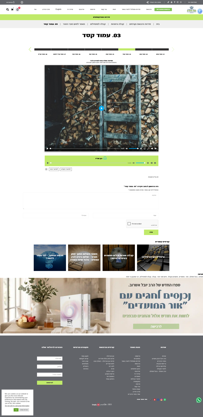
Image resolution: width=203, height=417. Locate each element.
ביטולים (85, 366)
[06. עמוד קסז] (76, 49)
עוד (35, 9)
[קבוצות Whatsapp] (181, 2)
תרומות (92, 9)
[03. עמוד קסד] (126, 49)
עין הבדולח (110, 356)
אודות (164, 356)
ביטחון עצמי (110, 379)
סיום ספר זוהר (162, 277)
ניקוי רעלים (110, 371)
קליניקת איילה (161, 366)
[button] (30, 49)
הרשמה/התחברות (163, 9)
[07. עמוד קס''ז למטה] (59, 49)
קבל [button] (16, 410)
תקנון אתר (84, 356)
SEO (110, 404)
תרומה (138, 384)
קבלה (154, 277)
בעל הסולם (193, 277)
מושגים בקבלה (173, 277)
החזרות (85, 369)
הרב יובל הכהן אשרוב (159, 359)
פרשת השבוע (109, 374)
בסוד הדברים (161, 361)
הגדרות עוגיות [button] (24, 410)
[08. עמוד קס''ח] (42, 49)
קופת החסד (136, 389)
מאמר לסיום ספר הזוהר (74, 24)
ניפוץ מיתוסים (135, 369)
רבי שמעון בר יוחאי (132, 277)
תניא (112, 369)
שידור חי (70, 9)
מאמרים (181, 277)
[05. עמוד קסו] (93, 49)
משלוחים (85, 364)
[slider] (85, 149)
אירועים (81, 9)
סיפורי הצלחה (135, 379)
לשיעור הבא (54, 169)
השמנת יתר (110, 376)
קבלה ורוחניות (117, 24)
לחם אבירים (110, 364)
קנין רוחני (85, 361)
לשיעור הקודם (66, 169)
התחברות (137, 359)
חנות (114, 9)
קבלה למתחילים (98, 24)
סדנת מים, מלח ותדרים (106, 359)
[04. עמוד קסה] (110, 49)
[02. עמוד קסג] (143, 49)
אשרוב (201, 277)
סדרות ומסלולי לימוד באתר (131, 9)
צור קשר (104, 9)
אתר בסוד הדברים (134, 394)
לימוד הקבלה (161, 369)
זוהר (187, 277)
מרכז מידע (46, 9)
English (58, 9)
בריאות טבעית (161, 364)
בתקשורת (137, 381)
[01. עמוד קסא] (160, 49)
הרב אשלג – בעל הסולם (158, 371)
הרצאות (149, 9)
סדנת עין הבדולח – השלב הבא (104, 361)
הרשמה (137, 356)
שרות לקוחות (83, 359)
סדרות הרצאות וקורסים (140, 24)
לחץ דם (111, 366)
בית (158, 24)
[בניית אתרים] (99, 404)
